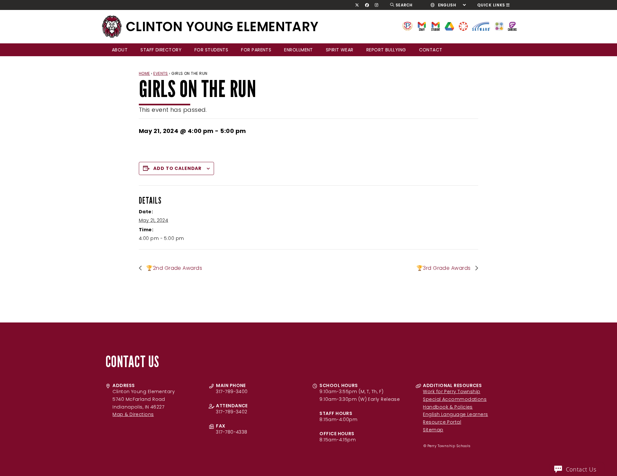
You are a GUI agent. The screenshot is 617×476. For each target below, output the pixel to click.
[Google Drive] (449, 26)
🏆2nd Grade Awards (173, 268)
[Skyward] (481, 26)
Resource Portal (442, 422)
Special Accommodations (455, 399)
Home (144, 73)
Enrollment (298, 50)
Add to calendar (177, 168)
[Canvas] (463, 26)
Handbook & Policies (448, 407)
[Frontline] (512, 26)
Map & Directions (133, 414)
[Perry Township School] (111, 26)
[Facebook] (366, 5)
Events (160, 73)
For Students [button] (211, 50)
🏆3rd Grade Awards (444, 268)
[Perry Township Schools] (407, 26)
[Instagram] (376, 5)
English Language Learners (455, 414)
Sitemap (433, 430)
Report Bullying (386, 50)
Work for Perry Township (451, 391)
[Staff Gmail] (421, 26)
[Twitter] (357, 5)
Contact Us (581, 469)
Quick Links (491, 5)
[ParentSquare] (499, 26)
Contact (431, 50)
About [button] (120, 50)
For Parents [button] (256, 50)
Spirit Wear (339, 50)
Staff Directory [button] (161, 50)
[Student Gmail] (435, 26)
